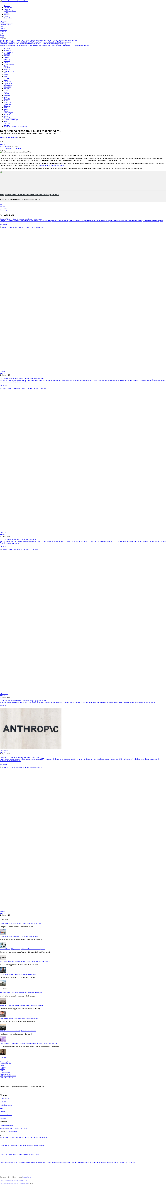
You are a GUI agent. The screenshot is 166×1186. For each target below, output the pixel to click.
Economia (9, 42)
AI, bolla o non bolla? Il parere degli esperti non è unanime (18, 1031)
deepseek (3, 206)
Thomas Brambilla (11, 137)
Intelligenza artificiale (6, 1077)
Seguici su (13, 148)
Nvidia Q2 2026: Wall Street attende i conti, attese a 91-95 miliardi (20, 757)
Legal (1, 33)
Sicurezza (17, 45)
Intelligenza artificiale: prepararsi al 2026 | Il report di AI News (19, 1018)
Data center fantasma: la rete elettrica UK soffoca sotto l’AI (18, 974)
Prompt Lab (50, 44)
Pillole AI (39, 44)
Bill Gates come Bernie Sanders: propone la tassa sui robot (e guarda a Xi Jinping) (25, 961)
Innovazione (3, 44)
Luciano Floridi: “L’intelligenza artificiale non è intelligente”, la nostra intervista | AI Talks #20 (28, 1043)
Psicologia (64, 44)
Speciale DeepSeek (30, 45)
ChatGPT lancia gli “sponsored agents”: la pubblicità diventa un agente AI (22, 378)
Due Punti (3, 42)
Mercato (23, 44)
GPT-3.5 (2, 1069)
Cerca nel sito (8, 18)
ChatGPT (43, 40)
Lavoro (15, 44)
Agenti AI (7, 14)
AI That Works (23, 40)
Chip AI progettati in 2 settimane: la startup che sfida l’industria (19, 936)
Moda (34, 44)
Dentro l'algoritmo (67, 40)
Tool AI (6, 13)
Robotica (7, 45)
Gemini (2, 1065)
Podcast (6, 16)
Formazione (3, 21)
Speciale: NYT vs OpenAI (44, 45)
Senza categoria (8, 113)
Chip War (49, 40)
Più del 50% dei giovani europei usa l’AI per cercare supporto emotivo (21, 1005)
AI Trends (7, 6)
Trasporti (64, 45)
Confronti (55, 40)
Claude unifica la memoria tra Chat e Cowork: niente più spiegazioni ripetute (23, 701)
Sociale (22, 45)
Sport (53, 45)
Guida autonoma (5, 1072)
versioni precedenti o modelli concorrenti (51, 165)
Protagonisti (57, 44)
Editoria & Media (5, 24)
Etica (1, 26)
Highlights (60, 42)
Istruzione (3, 31)
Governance (3, 30)
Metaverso (29, 44)
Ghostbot (3, 1067)
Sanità (2, 37)
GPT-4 (2, 1070)
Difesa (2, 35)
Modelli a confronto (10, 11)
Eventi (28, 42)
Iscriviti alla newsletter (7, 23)
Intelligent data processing (8, 1076)
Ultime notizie (8, 7)
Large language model (7, 210)
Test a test (58, 45)
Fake (31, 42)
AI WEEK (31, 40)
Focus (39, 42)
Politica (44, 44)
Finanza (2, 28)
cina (1, 205)
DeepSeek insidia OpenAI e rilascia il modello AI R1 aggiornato (29, 194)
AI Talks (16, 40)
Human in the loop (5, 1074)
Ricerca (2, 45)
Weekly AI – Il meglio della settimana (78, 45)
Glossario (7, 9)
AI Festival (10, 40)
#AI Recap (3, 40)
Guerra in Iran (53, 42)
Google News (26, 1177)
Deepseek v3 (4, 208)
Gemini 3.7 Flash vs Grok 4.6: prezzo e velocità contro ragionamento (21, 219)
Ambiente (37, 40)
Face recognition (5, 1062)
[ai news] (14, 1)
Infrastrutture (67, 42)
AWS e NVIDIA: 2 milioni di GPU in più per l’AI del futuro (18, 539)
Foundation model (5, 1063)
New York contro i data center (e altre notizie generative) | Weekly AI (21, 993)
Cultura (60, 40)
